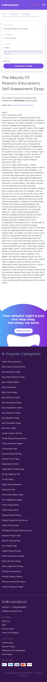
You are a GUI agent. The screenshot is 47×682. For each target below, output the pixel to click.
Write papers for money (12, 566)
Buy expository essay (11, 413)
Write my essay (23, 331)
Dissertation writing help (13, 469)
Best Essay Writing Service (13, 367)
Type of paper (8, 25)
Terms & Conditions (10, 633)
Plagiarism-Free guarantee (13, 650)
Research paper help (11, 535)
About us (6, 621)
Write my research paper (13, 556)
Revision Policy (8, 646)
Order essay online (10, 510)
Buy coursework (9, 387)
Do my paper (8, 479)
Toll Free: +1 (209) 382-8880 (14, 607)
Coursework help (9, 449)
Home (4, 14)
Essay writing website (12, 484)
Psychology (25, 14)
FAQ (4, 625)
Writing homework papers (13, 582)
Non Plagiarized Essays (12, 500)
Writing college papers (12, 576)
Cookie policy (7, 643)
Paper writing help (10, 525)
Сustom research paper (12, 587)
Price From (7, 58)
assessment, (18, 105)
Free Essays (14, 14)
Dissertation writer (10, 464)
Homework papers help (12, 495)
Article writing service (11, 362)
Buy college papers (10, 382)
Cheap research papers (12, 443)
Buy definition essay (11, 397)
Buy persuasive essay (11, 423)
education (28, 105)
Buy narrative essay (10, 418)
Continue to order (23, 66)
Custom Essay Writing (11, 454)
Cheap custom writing (12, 433)
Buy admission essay (11, 372)
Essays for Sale (8, 489)
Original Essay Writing (11, 515)
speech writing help (11, 541)
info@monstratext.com (12, 611)
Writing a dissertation (11, 571)
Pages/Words (8, 34)
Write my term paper (11, 561)
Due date (6, 44)
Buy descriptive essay (11, 402)
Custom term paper (11, 459)
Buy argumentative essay (13, 377)
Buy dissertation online (12, 408)
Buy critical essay (9, 392)
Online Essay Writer (10, 505)
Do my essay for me (11, 474)
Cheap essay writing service (14, 438)
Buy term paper (9, 428)
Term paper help (9, 546)
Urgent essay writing (11, 551)
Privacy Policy (8, 629)
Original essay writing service (15, 520)
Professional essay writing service (17, 530)
